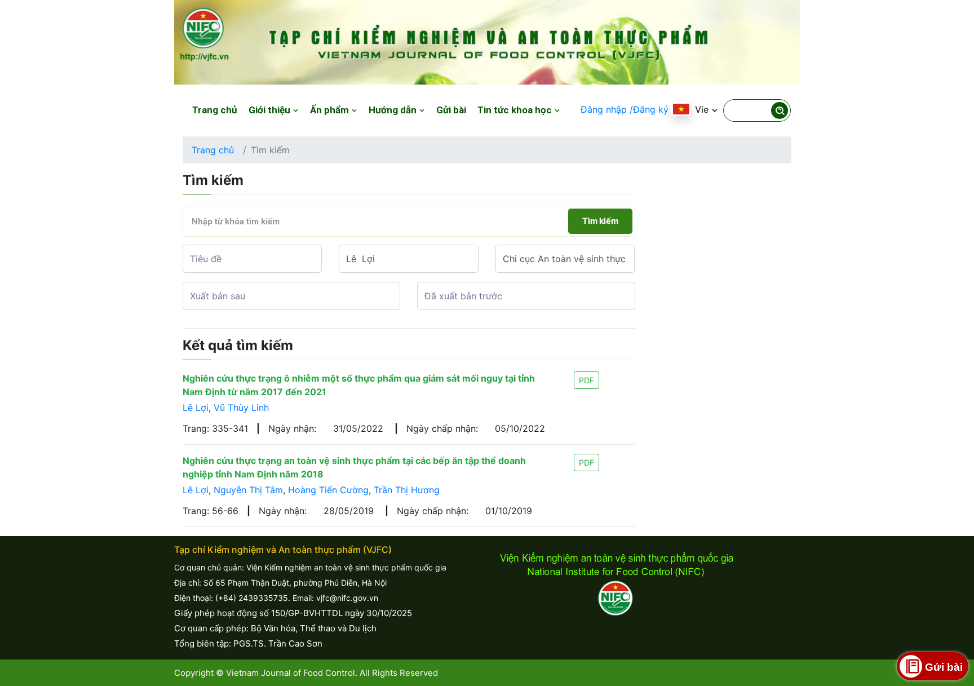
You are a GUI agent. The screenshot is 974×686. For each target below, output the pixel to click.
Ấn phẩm (330, 110)
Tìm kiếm (600, 221)
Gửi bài (451, 110)
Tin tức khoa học (515, 110)
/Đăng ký (649, 109)
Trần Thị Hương (407, 489)
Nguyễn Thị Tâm (248, 489)
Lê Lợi (196, 407)
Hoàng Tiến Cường (328, 489)
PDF (586, 380)
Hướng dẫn (394, 110)
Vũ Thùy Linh (241, 407)
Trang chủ (214, 110)
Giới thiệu (271, 110)
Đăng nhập (604, 109)
